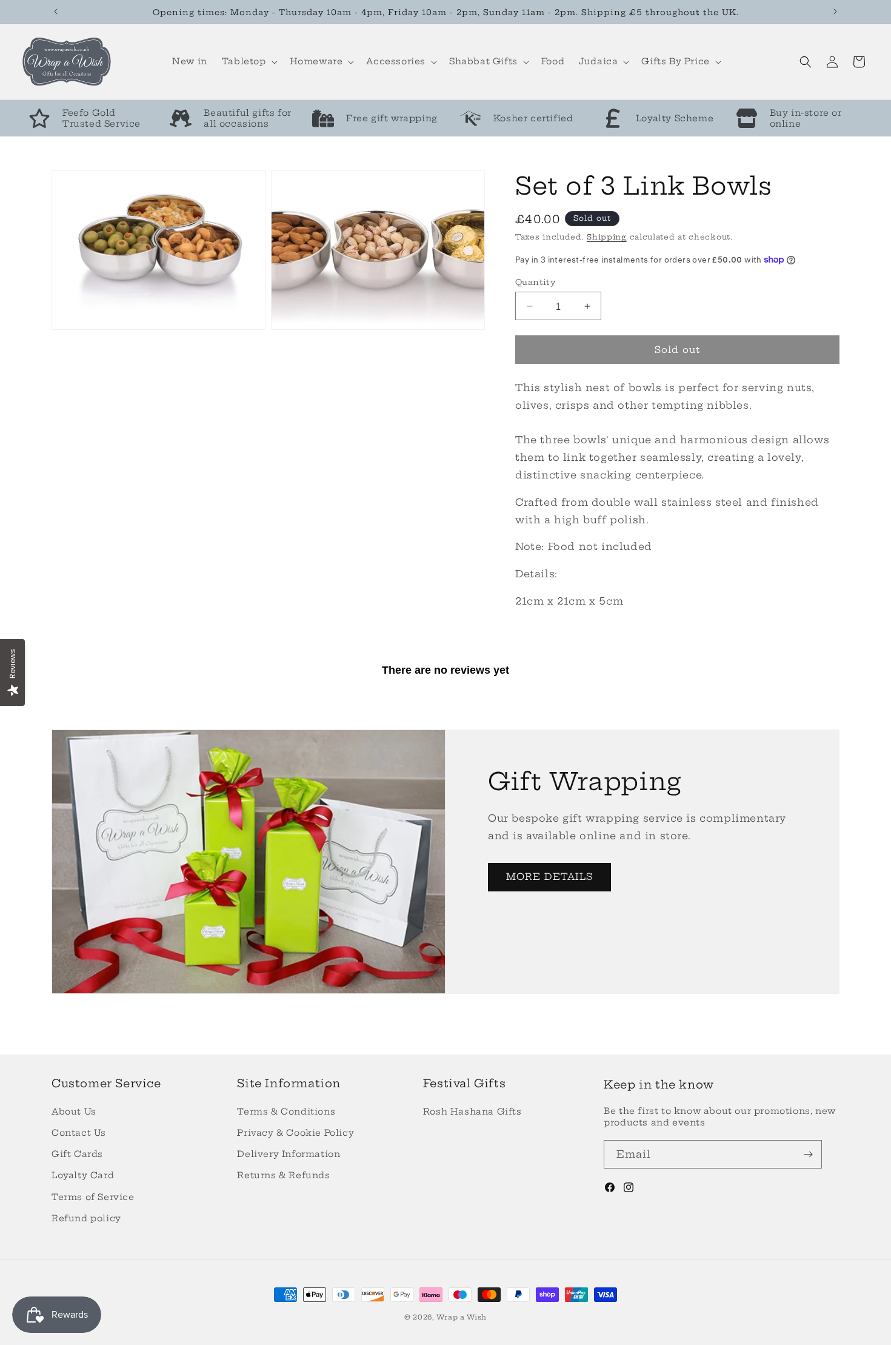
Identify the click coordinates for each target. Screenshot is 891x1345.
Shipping (607, 236)
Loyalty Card (83, 1175)
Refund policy (86, 1218)
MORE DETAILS (549, 876)
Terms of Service (93, 1197)
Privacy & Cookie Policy (295, 1132)
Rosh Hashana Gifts (472, 1111)
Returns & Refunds (283, 1175)
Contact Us (79, 1132)
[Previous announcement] (55, 11)
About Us (74, 1111)
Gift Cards (77, 1154)
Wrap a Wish (461, 1317)
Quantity (535, 282)
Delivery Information (288, 1154)
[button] (248, 61)
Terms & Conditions (286, 1111)
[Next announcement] (835, 11)
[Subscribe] (808, 1154)
